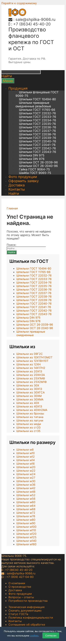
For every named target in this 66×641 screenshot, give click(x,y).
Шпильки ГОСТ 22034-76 (37, 120)
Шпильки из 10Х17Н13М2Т (34, 357)
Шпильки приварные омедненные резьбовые (33, 104)
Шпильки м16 (25, 463)
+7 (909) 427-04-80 (20, 577)
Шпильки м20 (25, 467)
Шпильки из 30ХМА (29, 399)
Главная (12, 208)
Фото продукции (22, 177)
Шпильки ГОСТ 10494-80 (37, 99)
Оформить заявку (23, 181)
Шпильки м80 (25, 519)
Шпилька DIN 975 (31, 155)
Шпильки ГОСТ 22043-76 (37, 152)
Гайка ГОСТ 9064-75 (34, 169)
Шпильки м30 (25, 481)
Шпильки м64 (25, 505)
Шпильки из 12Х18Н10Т (32, 361)
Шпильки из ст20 (28, 427)
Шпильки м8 (25, 449)
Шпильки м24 (25, 474)
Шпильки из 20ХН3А (30, 375)
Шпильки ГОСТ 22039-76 (37, 138)
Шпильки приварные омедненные (30, 333)
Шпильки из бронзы (30, 413)
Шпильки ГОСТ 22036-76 (37, 127)
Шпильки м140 (26, 540)
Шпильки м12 (25, 456)
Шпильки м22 (25, 470)
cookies (34, 635)
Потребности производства (28, 600)
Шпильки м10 (25, 453)
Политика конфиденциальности (30, 617)
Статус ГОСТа (18, 614)
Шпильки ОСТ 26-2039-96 (38, 162)
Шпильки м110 (26, 530)
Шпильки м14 (25, 460)
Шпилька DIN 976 (32, 159)
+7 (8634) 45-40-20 (32, 24)
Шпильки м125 (26, 537)
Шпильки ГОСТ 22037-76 (37, 131)
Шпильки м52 (25, 495)
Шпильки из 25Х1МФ (30, 378)
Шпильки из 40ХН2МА (31, 410)
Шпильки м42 (25, 488)
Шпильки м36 (25, 484)
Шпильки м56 (25, 498)
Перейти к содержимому (19, 3)
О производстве (19, 586)
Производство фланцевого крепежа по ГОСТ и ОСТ (31, 39)
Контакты (16, 189)
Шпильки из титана (29, 417)
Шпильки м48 (25, 491)
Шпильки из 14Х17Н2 (30, 368)
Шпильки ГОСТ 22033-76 (37, 117)
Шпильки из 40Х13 (29, 406)
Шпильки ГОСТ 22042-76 (37, 148)
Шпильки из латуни (29, 420)
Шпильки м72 (25, 512)
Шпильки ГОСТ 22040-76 (37, 141)
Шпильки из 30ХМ (29, 396)
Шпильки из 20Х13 (29, 371)
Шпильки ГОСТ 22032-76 (37, 113)
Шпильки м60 (25, 502)
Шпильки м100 (26, 526)
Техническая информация (26, 607)
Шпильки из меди (28, 424)
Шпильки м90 (25, 523)
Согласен (50, 635)
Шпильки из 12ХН (28, 364)
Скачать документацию (25, 610)
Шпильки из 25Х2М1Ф (31, 382)
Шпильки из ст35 (28, 431)
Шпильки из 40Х (27, 403)
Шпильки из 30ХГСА (30, 392)
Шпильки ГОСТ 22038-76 (37, 134)
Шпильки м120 (26, 533)
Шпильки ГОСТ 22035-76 (37, 124)
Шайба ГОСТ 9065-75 (35, 173)
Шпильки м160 (26, 544)
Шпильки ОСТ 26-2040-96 (38, 166)
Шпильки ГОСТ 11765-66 (37, 110)
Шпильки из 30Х (27, 385)
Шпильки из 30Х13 (29, 389)
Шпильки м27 (25, 477)
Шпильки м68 (25, 509)
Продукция (17, 88)
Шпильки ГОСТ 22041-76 (37, 145)
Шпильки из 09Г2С (29, 354)
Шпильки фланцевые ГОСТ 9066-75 (37, 93)
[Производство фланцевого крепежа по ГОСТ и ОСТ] (17, 15)
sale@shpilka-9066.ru (35, 19)
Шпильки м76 (25, 516)
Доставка (16, 185)
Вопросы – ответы (21, 597)
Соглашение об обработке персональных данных (26, 626)
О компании (16, 583)
